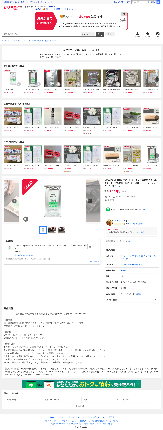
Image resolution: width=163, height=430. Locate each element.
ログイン (38, 9)
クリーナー (53, 41)
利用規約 (83, 421)
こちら (131, 241)
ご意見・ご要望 (89, 424)
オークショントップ (9, 41)
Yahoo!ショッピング (91, 417)
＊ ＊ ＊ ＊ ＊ (119, 221)
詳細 (144, 209)
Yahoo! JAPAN (117, 2)
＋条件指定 (110, 34)
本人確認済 (139, 224)
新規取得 (52, 6)
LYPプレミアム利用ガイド (98, 421)
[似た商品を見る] (25, 219)
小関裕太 (153, 2)
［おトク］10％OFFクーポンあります (59, 9)
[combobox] (41, 34)
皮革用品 (45, 41)
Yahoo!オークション (57, 417)
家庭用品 (36, 41)
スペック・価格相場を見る (131, 265)
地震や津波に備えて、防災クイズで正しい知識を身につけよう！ (28, 2)
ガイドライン (114, 421)
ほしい (94, 246)
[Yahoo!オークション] (18, 6)
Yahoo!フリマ (74, 417)
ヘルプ (127, 2)
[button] (132, 300)
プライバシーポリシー (52, 421)
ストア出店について (74, 424)
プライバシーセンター (70, 421)
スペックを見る (93, 261)
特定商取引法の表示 (58, 424)
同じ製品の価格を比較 (25, 255)
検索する (100, 34)
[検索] (158, 2)
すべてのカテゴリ (88, 34)
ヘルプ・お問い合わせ (104, 424)
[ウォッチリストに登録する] (19, 84)
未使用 (123, 270)
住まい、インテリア (24, 41)
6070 (129, 224)
